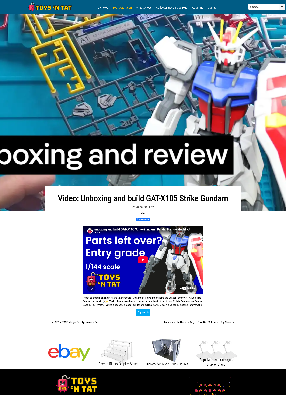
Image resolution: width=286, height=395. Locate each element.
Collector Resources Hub (171, 7)
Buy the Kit (143, 312)
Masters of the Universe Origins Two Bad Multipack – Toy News (197, 322)
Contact (212, 7)
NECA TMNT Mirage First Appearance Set (76, 322)
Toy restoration (122, 7)
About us (197, 7)
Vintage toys (144, 7)
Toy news (102, 7)
